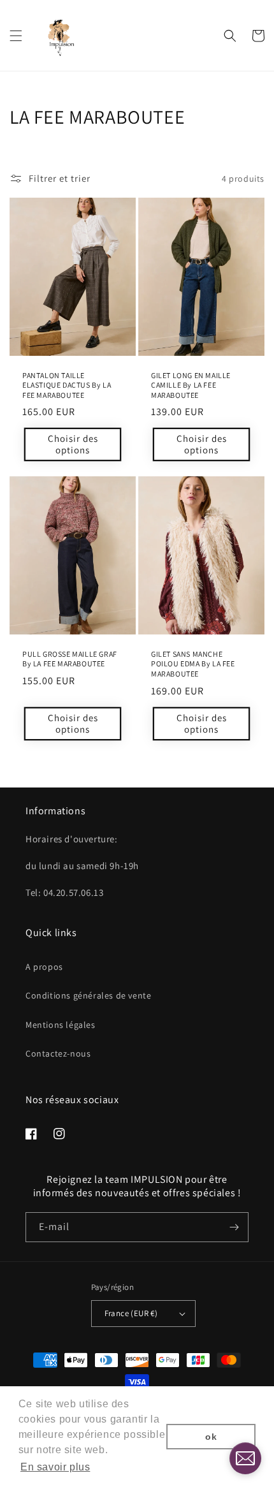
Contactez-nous (57, 1053)
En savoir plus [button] (55, 1466)
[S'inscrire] (234, 1227)
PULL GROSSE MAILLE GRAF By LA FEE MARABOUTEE (69, 659)
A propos (44, 966)
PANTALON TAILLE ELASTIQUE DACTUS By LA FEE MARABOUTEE (66, 385)
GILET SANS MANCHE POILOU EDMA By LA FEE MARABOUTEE (193, 663)
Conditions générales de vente (88, 995)
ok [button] (211, 1437)
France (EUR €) (131, 1313)
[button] (16, 36)
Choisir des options (73, 444)
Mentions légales (60, 1024)
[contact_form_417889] (245, 1458)
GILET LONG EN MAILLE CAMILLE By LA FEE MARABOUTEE (191, 385)
